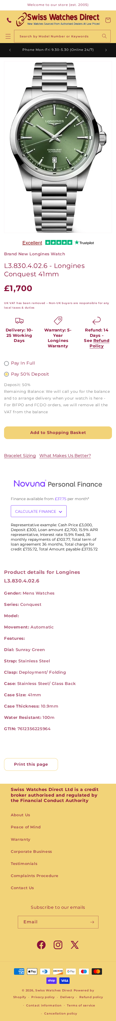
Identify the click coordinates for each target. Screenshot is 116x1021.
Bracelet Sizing (20, 455)
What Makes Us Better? (65, 455)
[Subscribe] (92, 922)
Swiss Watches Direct (54, 990)
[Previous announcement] (10, 50)
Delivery (67, 997)
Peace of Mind (26, 827)
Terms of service (81, 1005)
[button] (108, 20)
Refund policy (91, 997)
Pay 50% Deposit (30, 374)
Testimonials (24, 863)
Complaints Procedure (35, 875)
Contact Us (22, 887)
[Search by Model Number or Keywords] (104, 36)
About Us (20, 814)
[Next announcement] (106, 50)
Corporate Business (31, 851)
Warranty (20, 839)
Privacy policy (43, 997)
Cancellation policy (60, 1013)
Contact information (44, 1005)
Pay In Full (23, 363)
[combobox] (62, 36)
